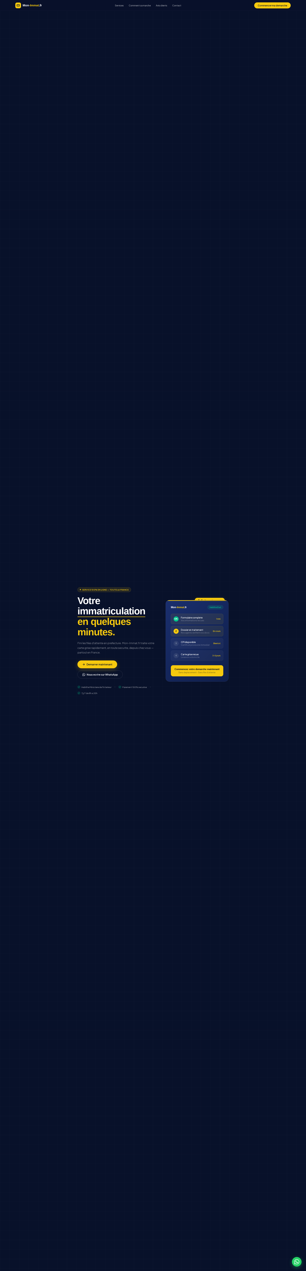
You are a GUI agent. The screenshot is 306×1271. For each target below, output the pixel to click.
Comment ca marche (140, 5)
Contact (176, 5)
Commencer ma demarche (272, 5)
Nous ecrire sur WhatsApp (102, 674)
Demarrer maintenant (99, 664)
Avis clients (161, 5)
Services (119, 5)
